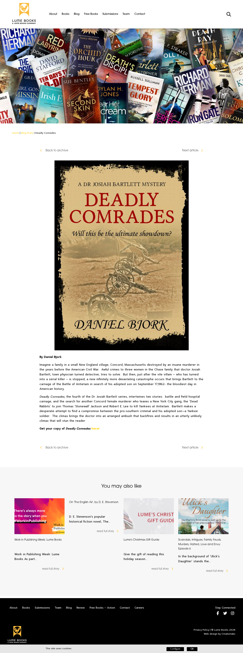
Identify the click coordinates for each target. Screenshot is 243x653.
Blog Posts (27, 133)
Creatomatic (228, 634)
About (53, 14)
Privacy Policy (201, 630)
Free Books (91, 14)
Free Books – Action (102, 608)
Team (126, 14)
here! (95, 428)
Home (15, 133)
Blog (77, 14)
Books (65, 14)
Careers (139, 608)
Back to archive (56, 150)
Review (81, 608)
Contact (139, 14)
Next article (190, 150)
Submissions (110, 14)
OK (192, 649)
